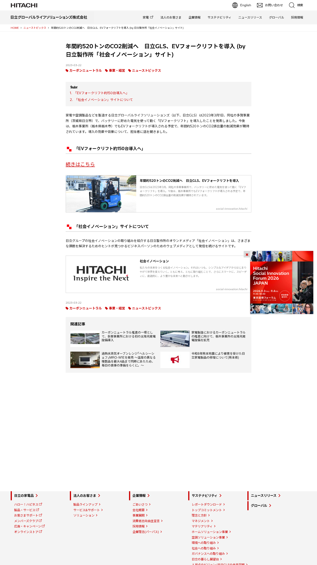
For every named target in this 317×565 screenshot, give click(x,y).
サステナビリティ (219, 17)
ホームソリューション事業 (210, 532)
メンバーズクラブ (26, 521)
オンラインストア (26, 532)
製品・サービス (24, 510)
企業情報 (194, 17)
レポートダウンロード (207, 504)
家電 (146, 17)
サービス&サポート (86, 510)
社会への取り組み (204, 548)
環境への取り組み (204, 543)
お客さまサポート (26, 515)
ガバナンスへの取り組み (208, 553)
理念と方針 (199, 515)
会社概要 (139, 510)
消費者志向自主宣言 (146, 521)
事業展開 (139, 515)
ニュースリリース (250, 17)
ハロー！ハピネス (26, 504)
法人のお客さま (170, 17)
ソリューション (83, 515)
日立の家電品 (24, 496)
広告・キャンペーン (27, 526)
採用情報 (297, 17)
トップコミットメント (207, 510)
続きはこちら (80, 164)
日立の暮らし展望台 (205, 559)
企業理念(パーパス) (146, 532)
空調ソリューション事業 (208, 537)
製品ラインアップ (85, 504)
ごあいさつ (140, 504)
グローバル (276, 17)
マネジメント (201, 521)
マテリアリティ (202, 526)
